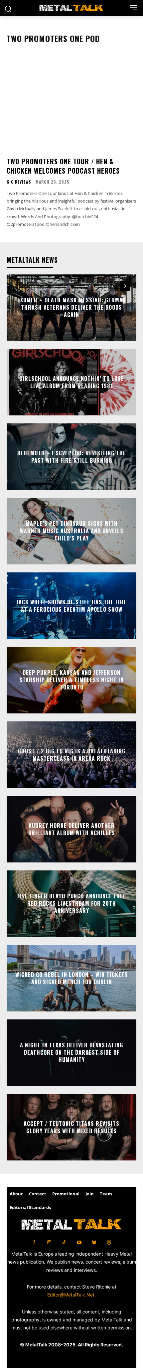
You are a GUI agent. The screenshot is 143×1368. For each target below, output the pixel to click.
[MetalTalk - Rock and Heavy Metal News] (71, 8)
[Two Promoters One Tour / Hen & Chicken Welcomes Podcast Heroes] (71, 103)
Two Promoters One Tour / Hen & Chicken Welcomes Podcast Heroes (63, 166)
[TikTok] (64, 1242)
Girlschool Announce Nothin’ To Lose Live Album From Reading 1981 (71, 381)
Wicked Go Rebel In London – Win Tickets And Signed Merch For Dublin (71, 978)
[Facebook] (34, 1242)
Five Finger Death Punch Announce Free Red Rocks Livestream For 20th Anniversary (71, 903)
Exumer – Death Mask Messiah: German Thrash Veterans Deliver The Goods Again (71, 307)
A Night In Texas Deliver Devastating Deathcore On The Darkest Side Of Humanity (71, 1052)
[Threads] (109, 1242)
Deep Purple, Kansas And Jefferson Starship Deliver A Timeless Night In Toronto (71, 680)
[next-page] (125, 286)
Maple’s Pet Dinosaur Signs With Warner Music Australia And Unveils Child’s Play (71, 531)
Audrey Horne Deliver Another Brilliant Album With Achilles (71, 828)
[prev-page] (113, 286)
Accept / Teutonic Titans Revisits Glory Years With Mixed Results (71, 1127)
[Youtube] (79, 1242)
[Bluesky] (94, 1242)
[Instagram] (49, 1242)
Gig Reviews (19, 182)
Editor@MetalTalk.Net (70, 1294)
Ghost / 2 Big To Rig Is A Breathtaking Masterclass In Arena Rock (71, 754)
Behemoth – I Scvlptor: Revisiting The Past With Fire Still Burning (71, 456)
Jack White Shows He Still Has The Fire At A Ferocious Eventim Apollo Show (71, 605)
